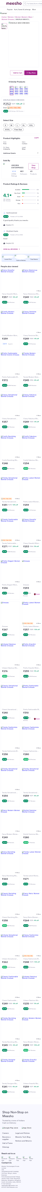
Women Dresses (8, 19)
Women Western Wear (23, 17)
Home (4, 17)
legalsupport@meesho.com (10, 1185)
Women (11, 17)
